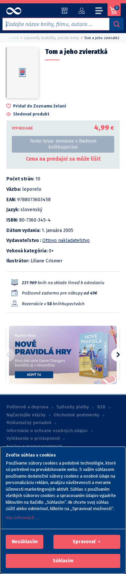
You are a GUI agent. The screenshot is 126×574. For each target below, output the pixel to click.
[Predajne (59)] (64, 11)
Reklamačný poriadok (28, 422)
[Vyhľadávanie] (117, 24)
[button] (25, 542)
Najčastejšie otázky (26, 415)
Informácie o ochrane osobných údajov (47, 430)
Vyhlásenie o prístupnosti (33, 438)
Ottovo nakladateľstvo (66, 240)
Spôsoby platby (72, 407)
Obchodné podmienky (76, 415)
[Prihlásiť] (81, 11)
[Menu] (99, 11)
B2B (101, 407)
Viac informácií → (22, 517)
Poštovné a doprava (27, 407)
